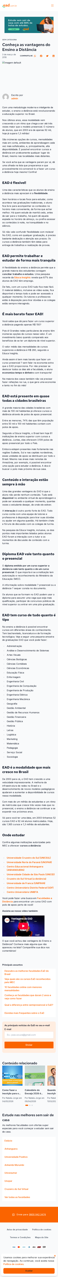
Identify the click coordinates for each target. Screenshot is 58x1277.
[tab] (26, 1105)
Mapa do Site (41, 1237)
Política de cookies (41, 1229)
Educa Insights (22, 277)
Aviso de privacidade (17, 1229)
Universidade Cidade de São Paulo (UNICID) (31, 874)
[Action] (29, 25)
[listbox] (29, 993)
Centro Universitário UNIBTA (22, 892)
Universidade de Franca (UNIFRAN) (26, 883)
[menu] (52, 5)
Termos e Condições (20, 1237)
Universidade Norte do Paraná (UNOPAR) (30, 862)
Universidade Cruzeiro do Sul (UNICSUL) (29, 857)
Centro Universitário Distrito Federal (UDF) (30, 887)
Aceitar (29, 1270)
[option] (29, 972)
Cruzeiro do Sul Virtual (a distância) (26, 878)
